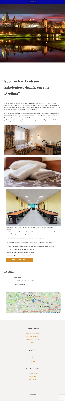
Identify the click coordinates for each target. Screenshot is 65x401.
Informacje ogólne (32, 355)
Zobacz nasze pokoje (19, 260)
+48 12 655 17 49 (19, 285)
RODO (32, 342)
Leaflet (44, 312)
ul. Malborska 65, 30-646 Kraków (25, 281)
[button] (33, 301)
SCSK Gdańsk (32, 380)
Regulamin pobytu (32, 358)
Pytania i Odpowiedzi (32, 333)
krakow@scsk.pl (19, 277)
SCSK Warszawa (32, 373)
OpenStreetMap (51, 312)
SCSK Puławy (32, 376)
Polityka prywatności (32, 336)
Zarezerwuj (32, 1)
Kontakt (32, 361)
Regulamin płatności (32, 339)
